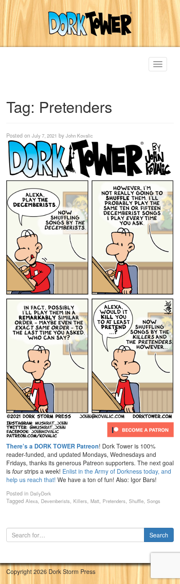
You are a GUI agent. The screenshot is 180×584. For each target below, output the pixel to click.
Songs (153, 501)
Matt (94, 501)
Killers (80, 501)
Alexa (32, 501)
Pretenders (114, 501)
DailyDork (40, 493)
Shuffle (136, 501)
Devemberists (55, 501)
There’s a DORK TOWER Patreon (52, 446)
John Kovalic (79, 135)
